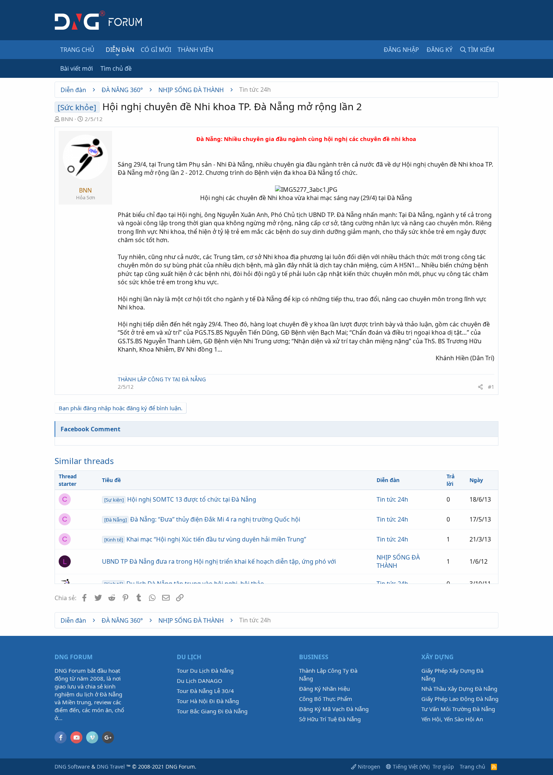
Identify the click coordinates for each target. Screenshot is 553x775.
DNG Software (72, 766)
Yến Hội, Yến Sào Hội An (452, 719)
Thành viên (195, 49)
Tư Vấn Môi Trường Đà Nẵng (458, 709)
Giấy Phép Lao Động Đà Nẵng (459, 698)
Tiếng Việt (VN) (410, 766)
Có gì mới (156, 49)
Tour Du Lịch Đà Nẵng (205, 670)
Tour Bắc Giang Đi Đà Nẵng (212, 711)
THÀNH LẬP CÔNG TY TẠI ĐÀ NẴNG (162, 379)
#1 (491, 386)
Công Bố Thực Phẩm (325, 698)
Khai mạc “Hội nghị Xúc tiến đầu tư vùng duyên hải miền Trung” (205, 539)
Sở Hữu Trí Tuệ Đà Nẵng (330, 719)
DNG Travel (111, 766)
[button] (117, 55)
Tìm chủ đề (116, 68)
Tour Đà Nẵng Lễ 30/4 (205, 691)
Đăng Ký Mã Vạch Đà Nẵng (334, 709)
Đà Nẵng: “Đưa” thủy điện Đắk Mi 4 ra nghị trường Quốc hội (202, 519)
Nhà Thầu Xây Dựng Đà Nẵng (459, 688)
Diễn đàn (120, 49)
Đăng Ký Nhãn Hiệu (324, 688)
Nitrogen (368, 766)
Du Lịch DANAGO (199, 680)
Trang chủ (77, 49)
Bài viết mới (76, 68)
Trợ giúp (443, 766)
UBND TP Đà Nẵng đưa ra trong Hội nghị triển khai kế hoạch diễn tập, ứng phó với (219, 561)
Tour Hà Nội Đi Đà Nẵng (208, 701)
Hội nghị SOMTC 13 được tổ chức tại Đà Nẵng (180, 499)
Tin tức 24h (392, 499)
